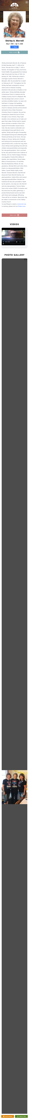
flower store (21, 206)
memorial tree (22, 204)
